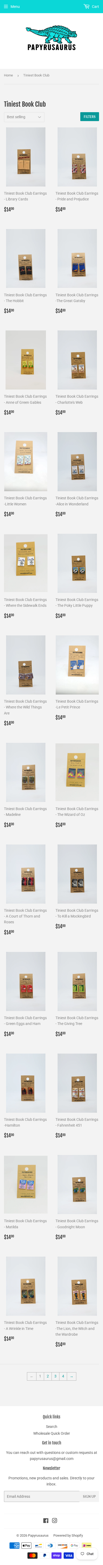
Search (51, 1426)
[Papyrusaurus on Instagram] (54, 1521)
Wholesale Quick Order (51, 1433)
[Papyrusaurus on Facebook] (46, 1521)
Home (8, 75)
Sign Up (89, 1497)
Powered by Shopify (68, 1535)
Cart (95, 6)
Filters (90, 117)
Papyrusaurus (38, 1535)
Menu (15, 6)
